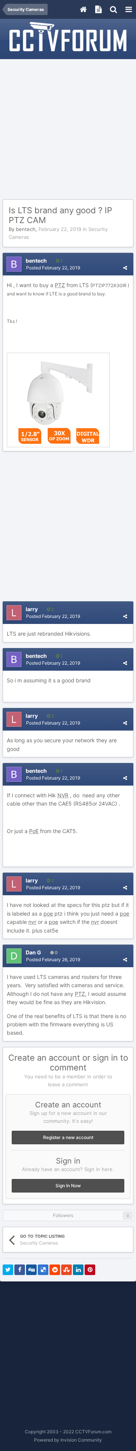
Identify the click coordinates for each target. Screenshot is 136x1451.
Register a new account (68, 1137)
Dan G (33, 952)
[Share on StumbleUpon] (66, 1269)
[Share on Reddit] (54, 1269)
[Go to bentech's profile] (14, 264)
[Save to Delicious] (43, 1269)
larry (32, 609)
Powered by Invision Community (68, 1440)
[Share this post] (125, 268)
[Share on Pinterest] (90, 1269)
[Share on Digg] (31, 1269)
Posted (53, 268)
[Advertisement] (68, 129)
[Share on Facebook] (19, 1269)
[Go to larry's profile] (14, 612)
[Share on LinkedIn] (78, 1269)
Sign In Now (68, 1185)
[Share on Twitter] (8, 1269)
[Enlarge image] (58, 399)
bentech (26, 229)
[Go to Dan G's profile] (14, 955)
